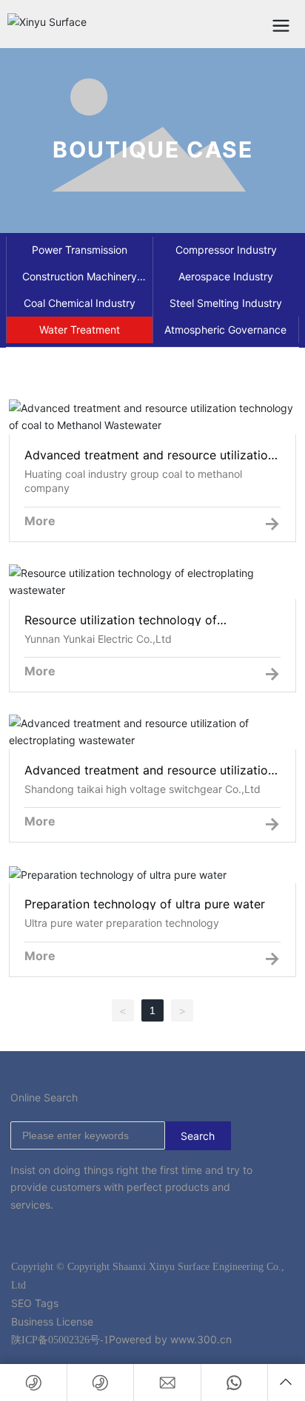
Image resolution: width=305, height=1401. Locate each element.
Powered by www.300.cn (170, 1339)
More (40, 521)
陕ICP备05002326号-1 (60, 1340)
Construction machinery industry (79, 280)
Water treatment (79, 329)
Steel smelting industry (226, 303)
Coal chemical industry (79, 303)
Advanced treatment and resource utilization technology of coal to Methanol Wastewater (152, 432)
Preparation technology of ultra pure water (152, 875)
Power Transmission (79, 249)
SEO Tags (34, 1303)
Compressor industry (226, 249)
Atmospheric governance (225, 329)
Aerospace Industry (225, 276)
